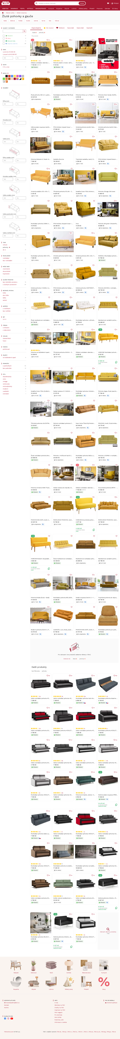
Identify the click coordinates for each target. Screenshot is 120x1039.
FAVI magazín (58, 1012)
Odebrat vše (67, 658)
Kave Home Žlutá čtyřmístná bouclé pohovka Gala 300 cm (94, 423)
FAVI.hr (80, 1031)
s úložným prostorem (10, 284)
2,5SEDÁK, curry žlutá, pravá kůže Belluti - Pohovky (69, 630)
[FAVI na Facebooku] (5, 1018)
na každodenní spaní (9, 357)
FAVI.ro (69, 1031)
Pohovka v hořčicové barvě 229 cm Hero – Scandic (69, 455)
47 (94, 707)
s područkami (7, 366)
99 (49, 675)
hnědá (20, 21)
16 (49, 875)
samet (5, 300)
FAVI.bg (103, 1031)
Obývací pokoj (10, 12)
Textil (51, 972)
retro (4, 379)
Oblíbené (61, 28)
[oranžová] (6, 79)
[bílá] (4, 76)
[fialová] (20, 76)
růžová (57, 21)
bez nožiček (6, 311)
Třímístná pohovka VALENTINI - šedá (42, 423)
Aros (77, 223)
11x (39, 831)
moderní (5, 389)
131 (94, 675)
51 (116, 707)
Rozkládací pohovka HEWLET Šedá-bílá (43, 795)
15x (39, 863)
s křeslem (6, 327)
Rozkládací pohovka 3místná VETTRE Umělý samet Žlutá (93, 391)
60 (71, 707)
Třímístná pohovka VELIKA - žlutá (63, 191)
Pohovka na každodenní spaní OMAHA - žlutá (45, 352)
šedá (5, 21)
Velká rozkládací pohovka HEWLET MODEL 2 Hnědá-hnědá (71, 795)
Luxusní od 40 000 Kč (10, 54)
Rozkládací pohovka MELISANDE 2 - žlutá (66, 597)
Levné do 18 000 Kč (9, 52)
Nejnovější (70, 28)
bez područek (7, 368)
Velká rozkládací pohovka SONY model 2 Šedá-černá (92, 898)
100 (49, 811)
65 (71, 675)
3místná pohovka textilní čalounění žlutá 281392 (91, 127)
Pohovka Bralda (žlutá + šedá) (40, 597)
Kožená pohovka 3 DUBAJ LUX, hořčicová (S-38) (46, 288)
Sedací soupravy (22, 12)
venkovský (6, 384)
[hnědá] (9, 79)
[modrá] (12, 76)
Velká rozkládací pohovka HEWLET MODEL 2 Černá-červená (94, 730)
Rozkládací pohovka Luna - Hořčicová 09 (88, 63)
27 (94, 72)
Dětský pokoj (69, 989)
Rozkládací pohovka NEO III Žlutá (41, 256)
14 (116, 72)
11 (49, 329)
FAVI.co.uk (97, 1031)
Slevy (104, 989)
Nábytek (16, 972)
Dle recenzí (49, 28)
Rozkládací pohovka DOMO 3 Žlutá (41, 223)
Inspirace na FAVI (60, 1010)
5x (84, 728)
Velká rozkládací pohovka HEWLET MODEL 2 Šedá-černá (71, 698)
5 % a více (6, 67)
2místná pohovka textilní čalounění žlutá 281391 (68, 256)
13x (39, 696)
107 (71, 740)
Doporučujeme (36, 28)
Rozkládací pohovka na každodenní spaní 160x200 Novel (70, 866)
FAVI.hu (75, 1031)
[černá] (6, 76)
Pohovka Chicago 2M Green (106, 191)
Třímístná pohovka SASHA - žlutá (63, 352)
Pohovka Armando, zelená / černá (86, 795)
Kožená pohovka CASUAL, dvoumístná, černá (67, 937)
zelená (36, 21)
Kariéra (6, 1007)
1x (39, 350)
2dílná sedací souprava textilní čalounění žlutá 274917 (47, 127)
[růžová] (17, 76)
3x (62, 60)
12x (107, 831)
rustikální (6, 391)
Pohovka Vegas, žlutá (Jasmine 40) (109, 391)
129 (94, 772)
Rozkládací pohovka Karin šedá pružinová (88, 698)
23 (49, 740)
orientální (6, 394)
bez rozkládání (7, 260)
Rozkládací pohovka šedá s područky (42, 834)
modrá (28, 21)
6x (39, 760)
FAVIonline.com (8, 1031)
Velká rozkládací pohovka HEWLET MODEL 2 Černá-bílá (93, 763)
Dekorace (33, 972)
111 (116, 104)
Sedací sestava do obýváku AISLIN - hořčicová (67, 488)
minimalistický (7, 386)
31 (71, 40)
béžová (12, 21)
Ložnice (51, 989)
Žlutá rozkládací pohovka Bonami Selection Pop (46, 455)
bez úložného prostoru (10, 282)
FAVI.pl (64, 1031)
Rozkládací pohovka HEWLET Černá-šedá (66, 730)
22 (94, 329)
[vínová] (15, 79)
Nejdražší (89, 28)
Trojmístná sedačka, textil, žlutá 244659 (88, 159)
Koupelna (16, 989)
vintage (5, 381)
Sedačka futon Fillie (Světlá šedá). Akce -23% (45, 391)
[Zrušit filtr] (9, 247)
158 (49, 914)
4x (39, 792)
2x (84, 60)
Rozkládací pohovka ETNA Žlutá (63, 95)
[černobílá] (20, 79)
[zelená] (4, 79)
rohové (5, 245)
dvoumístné (6, 271)
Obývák (34, 989)
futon (4, 341)
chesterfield (7, 338)
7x (62, 831)
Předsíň (86, 989)
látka (4, 298)
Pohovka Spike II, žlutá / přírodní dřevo (65, 63)
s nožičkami (6, 308)
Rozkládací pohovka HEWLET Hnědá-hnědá (44, 866)
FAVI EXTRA (58, 1017)
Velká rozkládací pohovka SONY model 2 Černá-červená (48, 730)
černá (43, 21)
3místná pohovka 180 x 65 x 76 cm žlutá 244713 (90, 256)
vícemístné (6, 269)
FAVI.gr (109, 1031)
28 (49, 136)
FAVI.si (114, 1031)
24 (94, 233)
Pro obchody (58, 1015)
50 (71, 843)
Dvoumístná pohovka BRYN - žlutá (109, 488)
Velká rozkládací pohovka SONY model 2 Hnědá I (46, 898)
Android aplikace (112, 1002)
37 (71, 772)
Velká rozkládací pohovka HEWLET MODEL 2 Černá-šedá (48, 698)
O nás (56, 1002)
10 (94, 811)
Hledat (82, 3)
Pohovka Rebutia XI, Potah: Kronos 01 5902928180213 (47, 159)
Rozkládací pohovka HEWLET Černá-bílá (88, 937)
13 (94, 40)
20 (71, 72)
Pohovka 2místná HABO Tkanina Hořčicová (44, 488)
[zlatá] (23, 79)
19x (107, 760)
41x (107, 696)
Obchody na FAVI (60, 1005)
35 (71, 875)
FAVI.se (91, 1031)
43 (49, 40)
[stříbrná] (4, 81)
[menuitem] (5, 9)
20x (62, 792)
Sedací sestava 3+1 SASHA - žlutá (63, 391)
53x (85, 696)
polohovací (6, 349)
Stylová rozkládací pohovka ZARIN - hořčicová (67, 423)
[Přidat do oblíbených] (71, 169)
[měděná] (6, 81)
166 (116, 675)
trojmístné (6, 274)
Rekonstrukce (86, 972)
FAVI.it (86, 1031)
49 (116, 772)
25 (94, 914)
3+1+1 (4, 319)
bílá (50, 21)
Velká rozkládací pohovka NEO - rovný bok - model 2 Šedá (71, 763)
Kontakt (6, 1005)
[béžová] (12, 79)
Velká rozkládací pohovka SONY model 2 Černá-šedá (69, 834)
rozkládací (6, 258)
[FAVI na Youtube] (12, 1018)
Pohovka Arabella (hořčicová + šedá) (64, 320)
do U (4, 250)
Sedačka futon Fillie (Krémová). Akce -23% (89, 191)
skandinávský (7, 376)
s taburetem (7, 330)
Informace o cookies (61, 1022)
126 (116, 740)
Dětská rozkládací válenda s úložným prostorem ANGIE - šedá (50, 63)
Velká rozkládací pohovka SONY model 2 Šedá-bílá (46, 763)
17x (39, 60)
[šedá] (23, 76)
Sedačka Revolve (58, 159)
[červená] (9, 76)
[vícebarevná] (17, 79)
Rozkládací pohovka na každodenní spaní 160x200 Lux (92, 866)
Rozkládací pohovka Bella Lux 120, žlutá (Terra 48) (91, 455)
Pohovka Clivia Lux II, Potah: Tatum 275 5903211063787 (92, 95)
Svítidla (69, 972)
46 (49, 168)
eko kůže (6, 295)
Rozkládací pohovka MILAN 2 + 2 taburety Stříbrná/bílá (48, 937)
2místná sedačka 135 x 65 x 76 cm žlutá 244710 (45, 191)
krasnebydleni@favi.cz (12, 1002)
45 (49, 707)
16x (62, 760)
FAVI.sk (59, 1031)
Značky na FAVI (59, 1007)
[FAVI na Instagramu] (8, 1018)
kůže (4, 293)
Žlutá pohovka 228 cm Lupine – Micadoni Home (46, 95)
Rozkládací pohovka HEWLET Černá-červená (89, 834)
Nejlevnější (80, 28)
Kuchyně (104, 972)
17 (49, 843)
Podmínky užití (59, 1020)
